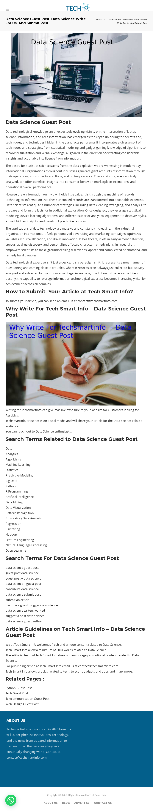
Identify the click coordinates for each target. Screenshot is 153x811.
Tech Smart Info (97, 795)
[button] (10, 800)
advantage (66, 273)
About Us (51, 802)
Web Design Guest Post (22, 704)
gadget (90, 148)
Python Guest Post (19, 688)
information (71, 158)
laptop (131, 132)
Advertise (82, 802)
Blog (66, 802)
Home (99, 19)
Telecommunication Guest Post (27, 699)
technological (15, 200)
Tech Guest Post (17, 693)
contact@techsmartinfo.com (97, 301)
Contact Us (103, 802)
